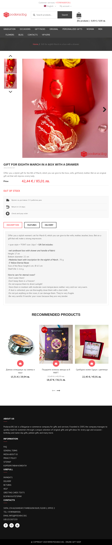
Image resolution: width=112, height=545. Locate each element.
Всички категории (13, 496)
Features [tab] (31, 225)
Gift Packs (40, 29)
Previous (10, 54)
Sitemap (7, 462)
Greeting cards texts (14, 492)
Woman (90, 29)
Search (65, 15)
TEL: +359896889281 (12, 512)
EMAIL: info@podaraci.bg (15, 515)
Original (54, 29)
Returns (7, 485)
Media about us (11, 454)
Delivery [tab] (49, 225)
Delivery (7, 481)
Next (10, 90)
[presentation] (53, 390)
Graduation (9, 29)
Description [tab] (13, 225)
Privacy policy (10, 458)
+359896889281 (63, 2)
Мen (100, 29)
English (50, 6)
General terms (10, 450)
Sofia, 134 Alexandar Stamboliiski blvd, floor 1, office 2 (29, 508)
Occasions (25, 29)
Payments (8, 477)
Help (6, 489)
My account (64, 6)
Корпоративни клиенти (15, 465)
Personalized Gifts (72, 29)
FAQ (5, 447)
